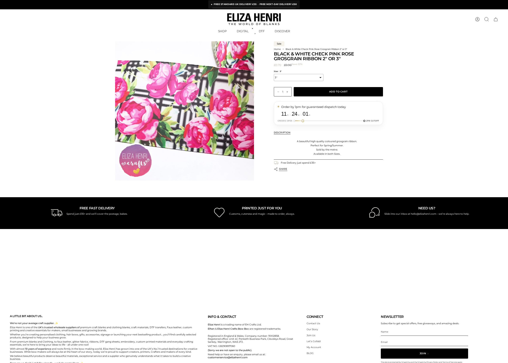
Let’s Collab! (314, 341)
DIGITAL (242, 31)
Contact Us (313, 323)
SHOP (222, 31)
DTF (262, 31)
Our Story (312, 329)
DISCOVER (282, 31)
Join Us (311, 335)
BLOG (310, 353)
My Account (314, 347)
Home (277, 49)
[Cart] (495, 19)
